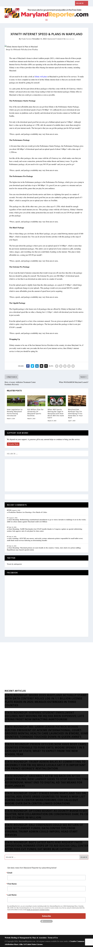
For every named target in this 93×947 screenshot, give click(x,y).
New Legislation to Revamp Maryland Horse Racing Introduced (14, 412)
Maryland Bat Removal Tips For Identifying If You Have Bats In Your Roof (75, 413)
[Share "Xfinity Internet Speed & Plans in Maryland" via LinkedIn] (37, 366)
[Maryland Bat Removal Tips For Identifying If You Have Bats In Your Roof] (77, 400)
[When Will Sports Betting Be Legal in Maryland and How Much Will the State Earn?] (57, 400)
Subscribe (46, 916)
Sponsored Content (54, 39)
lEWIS (9, 510)
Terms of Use (53, 937)
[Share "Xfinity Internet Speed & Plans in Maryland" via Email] (41, 366)
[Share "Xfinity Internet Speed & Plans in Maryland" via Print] (46, 366)
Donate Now (13, 444)
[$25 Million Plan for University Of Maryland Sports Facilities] (36, 400)
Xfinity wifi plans (40, 76)
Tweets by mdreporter (14, 564)
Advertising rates (11, 676)
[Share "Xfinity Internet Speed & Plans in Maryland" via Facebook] (28, 366)
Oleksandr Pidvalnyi (20, 49)
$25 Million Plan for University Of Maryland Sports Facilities (35, 412)
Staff (6, 654)
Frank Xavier (26, 39)
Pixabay (35, 49)
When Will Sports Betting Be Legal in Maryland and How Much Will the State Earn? (56, 413)
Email (9, 873)
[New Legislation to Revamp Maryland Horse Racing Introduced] (16, 400)
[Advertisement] (46, 475)
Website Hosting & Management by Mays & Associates (26, 937)
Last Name (12, 895)
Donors (7, 670)
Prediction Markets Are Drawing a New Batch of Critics (28, 512)
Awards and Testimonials (14, 659)
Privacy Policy (10, 681)
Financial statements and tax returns (17, 665)
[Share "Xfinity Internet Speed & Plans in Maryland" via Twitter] (32, 366)
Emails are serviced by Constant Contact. (38, 909)
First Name (12, 884)
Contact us (8, 686)
